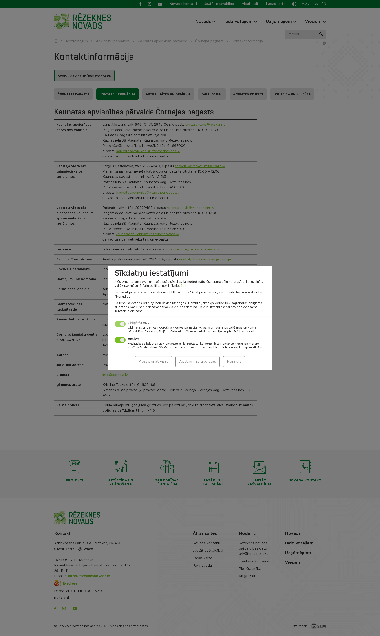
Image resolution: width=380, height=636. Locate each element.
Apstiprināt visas (153, 361)
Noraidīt (234, 361)
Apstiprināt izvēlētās (197, 361)
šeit (183, 285)
